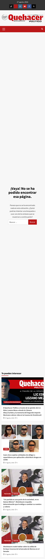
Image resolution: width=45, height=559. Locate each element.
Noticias (16, 494)
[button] (4, 29)
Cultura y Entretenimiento (12, 402)
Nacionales (7, 494)
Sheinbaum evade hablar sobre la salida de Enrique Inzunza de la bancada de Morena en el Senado (21, 549)
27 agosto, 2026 (9, 418)
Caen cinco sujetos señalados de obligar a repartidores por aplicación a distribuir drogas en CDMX (22, 457)
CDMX (6, 449)
